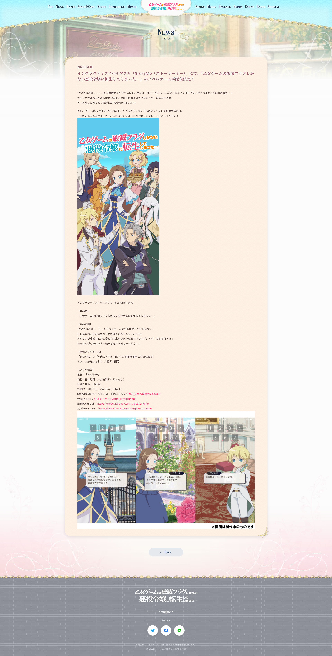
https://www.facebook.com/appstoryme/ (123, 403)
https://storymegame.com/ (143, 394)
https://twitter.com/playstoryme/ (115, 398)
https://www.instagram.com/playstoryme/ (125, 408)
